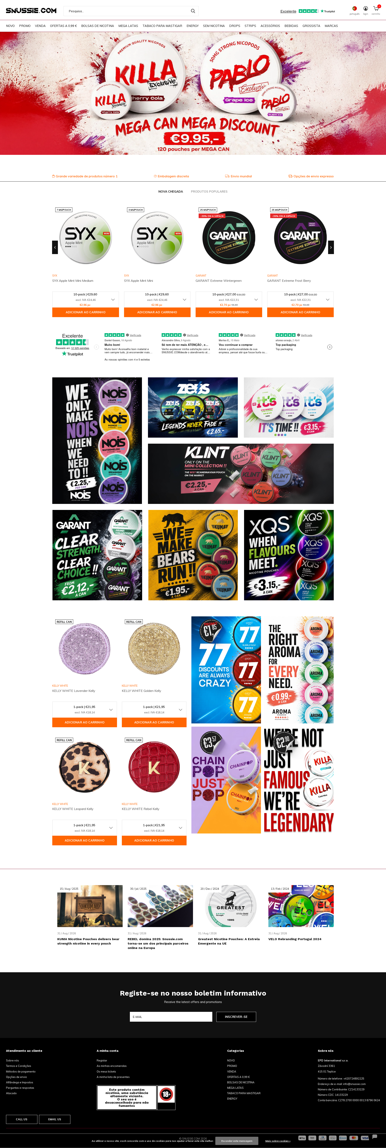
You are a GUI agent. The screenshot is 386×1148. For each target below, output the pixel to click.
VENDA (40, 26)
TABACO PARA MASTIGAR (162, 26)
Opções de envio (16, 1077)
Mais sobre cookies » (278, 1140)
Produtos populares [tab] (209, 191)
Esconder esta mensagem (236, 1140)
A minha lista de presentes (113, 1077)
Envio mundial (241, 176)
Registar (102, 1060)
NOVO (10, 26)
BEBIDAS (291, 26)
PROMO (25, 26)
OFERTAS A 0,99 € (63, 26)
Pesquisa (193, 11)
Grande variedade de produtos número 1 (87, 176)
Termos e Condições (18, 1065)
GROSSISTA (311, 26)
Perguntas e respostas (20, 1087)
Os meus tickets (106, 1071)
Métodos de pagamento (21, 1071)
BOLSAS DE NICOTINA (97, 26)
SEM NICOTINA (214, 26)
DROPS (234, 26)
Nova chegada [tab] (170, 191)
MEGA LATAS (128, 26)
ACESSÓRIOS (270, 26)
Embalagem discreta (173, 176)
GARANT (201, 275)
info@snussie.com (354, 1084)
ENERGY (193, 26)
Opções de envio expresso (314, 176)
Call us (21, 1119)
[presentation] (55, 247)
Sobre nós (12, 1060)
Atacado (11, 1093)
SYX (126, 275)
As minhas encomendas (112, 1065)
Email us (54, 1119)
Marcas (331, 26)
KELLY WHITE (60, 685)
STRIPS (250, 26)
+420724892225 (353, 1078)
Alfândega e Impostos (19, 1082)
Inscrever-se (236, 1017)
